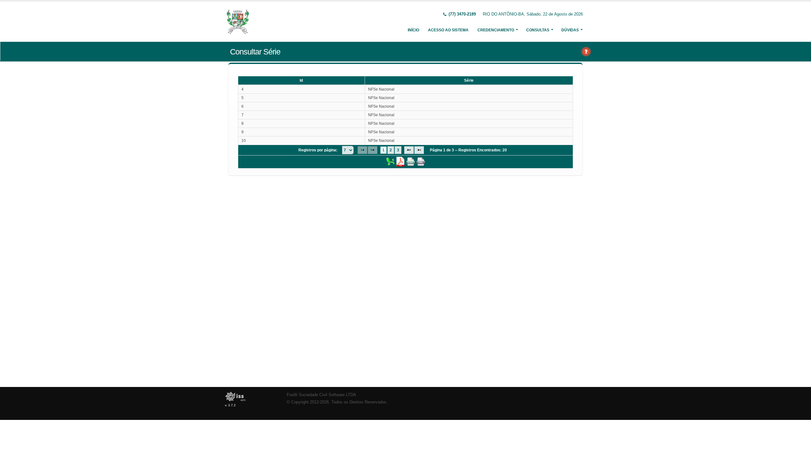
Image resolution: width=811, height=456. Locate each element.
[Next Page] (409, 150)
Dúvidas (570, 30)
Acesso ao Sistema (448, 30)
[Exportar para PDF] (400, 161)
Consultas (537, 30)
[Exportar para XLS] (390, 161)
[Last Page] (419, 150)
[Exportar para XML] (421, 161)
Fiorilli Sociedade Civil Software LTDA (321, 395)
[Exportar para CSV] (411, 161)
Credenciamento (495, 30)
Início (413, 30)
